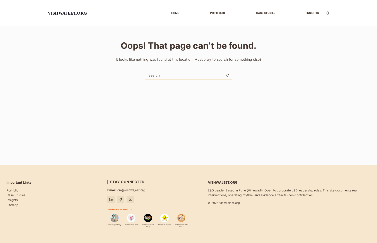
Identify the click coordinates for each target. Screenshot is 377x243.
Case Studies (16, 195)
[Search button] (228, 75)
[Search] (327, 13)
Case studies (265, 13)
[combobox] (184, 75)
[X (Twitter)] (130, 199)
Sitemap (12, 205)
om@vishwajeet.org (126, 190)
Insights (313, 13)
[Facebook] (120, 199)
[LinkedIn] (111, 199)
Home (175, 13)
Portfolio (217, 13)
